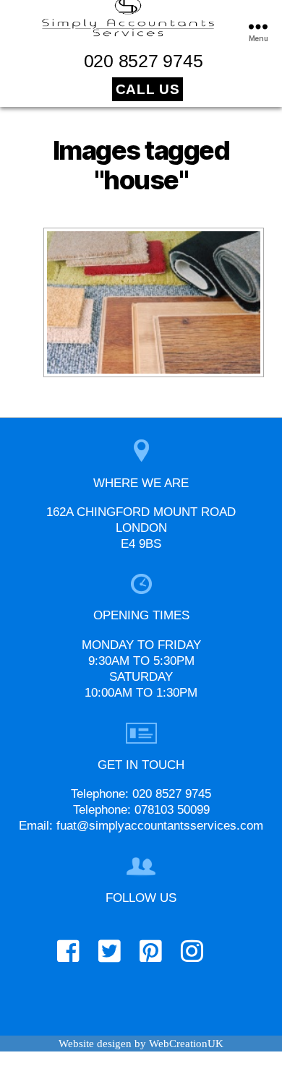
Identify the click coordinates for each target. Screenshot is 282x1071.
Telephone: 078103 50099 (141, 810)
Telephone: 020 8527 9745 (141, 794)
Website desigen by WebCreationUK (141, 1043)
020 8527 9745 (143, 61)
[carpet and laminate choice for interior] (153, 302)
